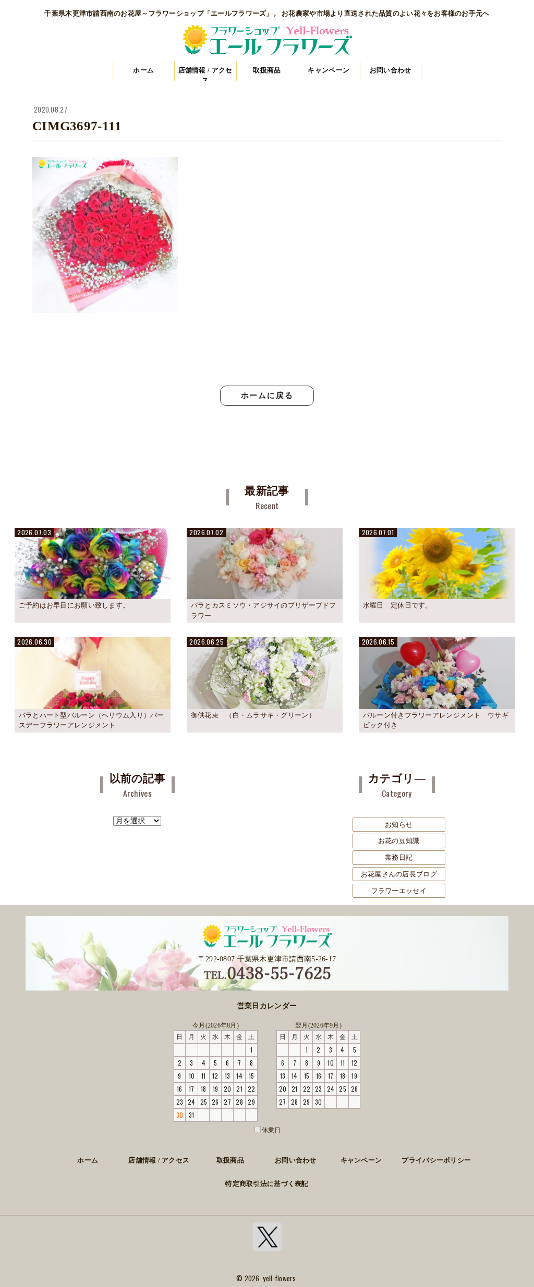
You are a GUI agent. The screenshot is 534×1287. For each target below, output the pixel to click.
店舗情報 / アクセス (205, 73)
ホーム (143, 70)
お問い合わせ (390, 70)
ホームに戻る (267, 395)
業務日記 (398, 857)
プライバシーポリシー (436, 1160)
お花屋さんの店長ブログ (399, 874)
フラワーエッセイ (399, 891)
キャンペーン (328, 70)
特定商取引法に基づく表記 (266, 1183)
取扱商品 (267, 70)
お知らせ (398, 824)
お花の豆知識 (399, 841)
